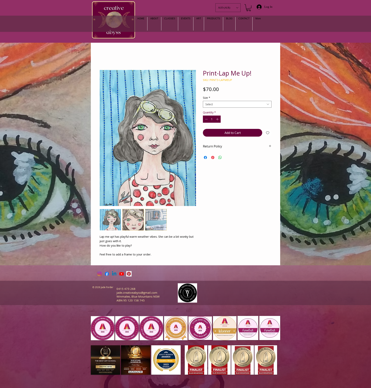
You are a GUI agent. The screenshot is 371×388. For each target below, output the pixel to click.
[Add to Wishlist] (267, 133)
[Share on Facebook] (205, 157)
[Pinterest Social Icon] (129, 274)
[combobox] (237, 104)
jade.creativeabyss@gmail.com (137, 292)
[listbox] (228, 7)
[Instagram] (99, 274)
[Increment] (217, 119)
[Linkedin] (114, 274)
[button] (198, 24)
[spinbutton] (211, 119)
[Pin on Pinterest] (212, 157)
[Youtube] (121, 274)
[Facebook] (107, 274)
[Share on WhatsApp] (220, 157)
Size (206, 97)
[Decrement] (205, 119)
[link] (248, 7)
